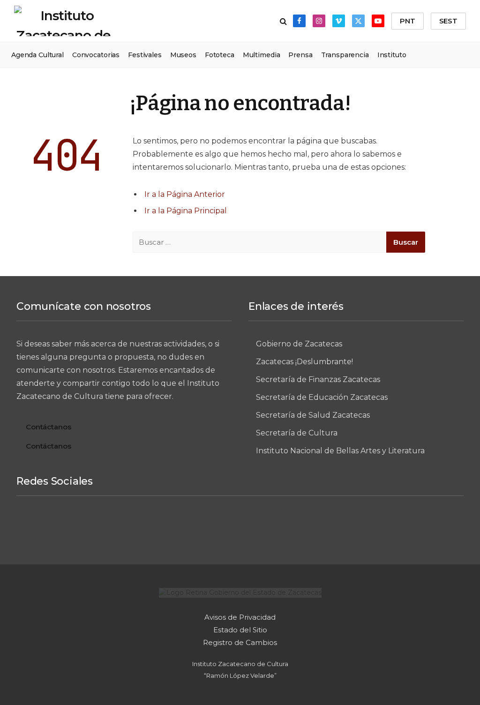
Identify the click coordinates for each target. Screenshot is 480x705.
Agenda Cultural (37, 55)
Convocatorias (96, 55)
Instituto (391, 55)
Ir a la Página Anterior (184, 194)
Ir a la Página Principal (185, 210)
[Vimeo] (240, 526)
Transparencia (345, 55)
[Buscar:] (260, 242)
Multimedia (261, 55)
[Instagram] (205, 526)
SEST (448, 20)
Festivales (145, 55)
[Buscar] (283, 20)
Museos (183, 55)
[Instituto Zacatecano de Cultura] (63, 21)
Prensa (300, 55)
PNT (407, 20)
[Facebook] (170, 526)
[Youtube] (309, 526)
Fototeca (219, 55)
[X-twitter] (274, 526)
